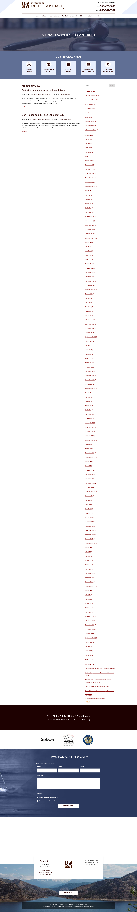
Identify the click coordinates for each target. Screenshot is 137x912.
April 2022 (88, 358)
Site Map (53, 906)
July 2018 (88, 500)
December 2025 (89, 173)
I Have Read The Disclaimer (48, 797)
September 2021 (90, 388)
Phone (60, 766)
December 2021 (89, 375)
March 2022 (88, 363)
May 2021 (88, 406)
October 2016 (89, 582)
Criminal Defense (65, 119)
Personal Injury (65, 94)
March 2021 (88, 414)
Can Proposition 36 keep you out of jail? (43, 115)
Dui (86, 113)
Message (40, 776)
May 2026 (88, 152)
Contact (89, 16)
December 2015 (89, 625)
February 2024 (89, 268)
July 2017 (88, 552)
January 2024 (89, 272)
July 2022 (88, 345)
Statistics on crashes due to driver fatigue (43, 90)
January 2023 (89, 320)
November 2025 (90, 178)
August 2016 (89, 590)
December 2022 (89, 324)
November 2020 (90, 431)
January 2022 (89, 371)
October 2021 (89, 384)
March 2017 (88, 569)
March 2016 (88, 612)
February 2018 (89, 522)
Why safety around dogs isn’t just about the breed (100, 668)
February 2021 (89, 418)
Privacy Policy (62, 906)
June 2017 (88, 556)
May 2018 (88, 509)
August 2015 (89, 642)
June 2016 (88, 599)
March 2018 (88, 517)
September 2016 (90, 586)
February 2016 (89, 616)
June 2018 (88, 504)
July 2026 (88, 143)
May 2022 (88, 354)
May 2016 (88, 603)
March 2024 (88, 264)
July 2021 (88, 397)
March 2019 (88, 466)
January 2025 (89, 221)
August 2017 (89, 547)
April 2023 (88, 311)
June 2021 (88, 401)
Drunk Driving (89, 108)
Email (82, 766)
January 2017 (89, 573)
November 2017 (90, 535)
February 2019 (89, 470)
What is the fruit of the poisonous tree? (97, 686)
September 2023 (90, 289)
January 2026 (89, 169)
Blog (81, 16)
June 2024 (88, 251)
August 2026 (89, 139)
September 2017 (90, 543)
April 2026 (88, 156)
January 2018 (89, 526)
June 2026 (88, 148)
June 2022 (88, 350)
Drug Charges (89, 104)
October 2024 (89, 234)
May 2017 (88, 560)
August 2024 (89, 242)
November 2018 (90, 483)
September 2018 (90, 492)
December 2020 (89, 427)
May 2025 (88, 203)
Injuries (87, 117)
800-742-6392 (107, 10)
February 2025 (89, 216)
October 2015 (89, 633)
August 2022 (89, 341)
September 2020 (90, 440)
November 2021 (90, 380)
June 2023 (88, 302)
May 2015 (88, 655)
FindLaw (91, 906)
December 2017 (89, 530)
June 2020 (88, 444)
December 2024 (89, 225)
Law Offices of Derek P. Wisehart (40, 94)
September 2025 (90, 186)
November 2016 (90, 578)
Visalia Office (45, 870)
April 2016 (88, 608)
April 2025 (88, 208)
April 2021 (88, 410)
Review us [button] (68, 893)
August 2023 (89, 294)
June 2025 (88, 199)
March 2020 (88, 449)
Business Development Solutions (77, 906)
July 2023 (88, 298)
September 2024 (90, 238)
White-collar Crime (90, 130)
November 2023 (90, 281)
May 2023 (88, 307)
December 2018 (89, 479)
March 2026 (88, 160)
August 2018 (89, 496)
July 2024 (88, 246)
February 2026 (89, 165)
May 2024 (88, 255)
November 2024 (90, 229)
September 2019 (90, 457)
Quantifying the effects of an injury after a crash (99, 691)
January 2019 (89, 474)
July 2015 (88, 646)
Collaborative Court (91, 95)
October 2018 (89, 487)
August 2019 (89, 461)
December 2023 (89, 277)
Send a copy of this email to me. (49, 801)
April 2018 (88, 513)
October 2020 (89, 436)
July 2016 (88, 595)
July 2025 (88, 195)
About (44, 16)
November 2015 (90, 629)
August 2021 (89, 393)
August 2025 (89, 191)
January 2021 (89, 423)
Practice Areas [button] (54, 16)
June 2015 (88, 651)
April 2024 (88, 259)
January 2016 (89, 621)
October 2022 (89, 332)
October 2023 (89, 285)
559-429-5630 (107, 6)
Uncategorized (89, 125)
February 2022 (89, 367)
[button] (135, 900)
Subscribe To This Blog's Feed (96, 698)
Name (39, 766)
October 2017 (89, 539)
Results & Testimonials (69, 16)
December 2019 (89, 453)
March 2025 (88, 212)
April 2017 (88, 565)
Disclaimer (39, 793)
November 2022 (90, 328)
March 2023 (88, 315)
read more (25, 107)
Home (37, 16)
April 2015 (88, 659)
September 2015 (90, 638)
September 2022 (90, 337)
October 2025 (89, 182)
